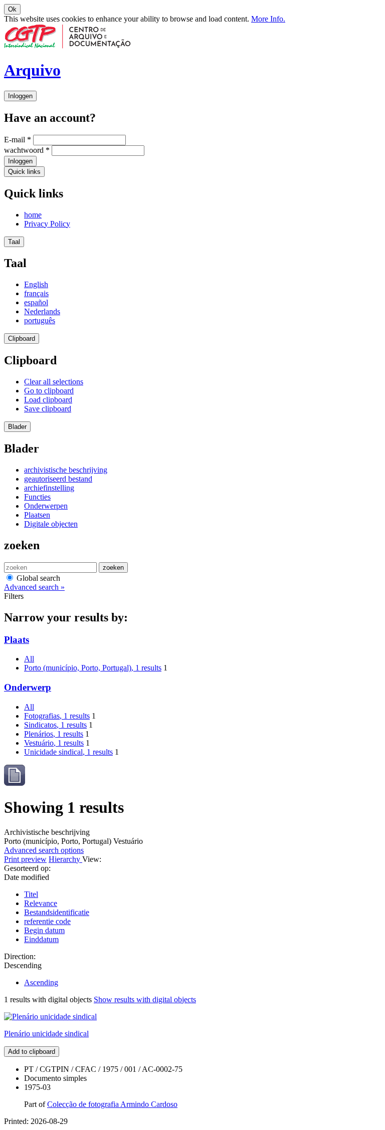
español (36, 302)
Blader (17, 426)
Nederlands (42, 311)
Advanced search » (34, 587)
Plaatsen (37, 515)
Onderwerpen (46, 506)
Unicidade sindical (68, 752)
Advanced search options (44, 850)
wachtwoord (27, 150)
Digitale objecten (51, 524)
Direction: (20, 956)
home (33, 214)
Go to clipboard (49, 390)
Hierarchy (65, 859)
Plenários (53, 734)
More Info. (268, 19)
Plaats (16, 639)
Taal (14, 242)
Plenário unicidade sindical (46, 1033)
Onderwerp (27, 687)
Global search (37, 578)
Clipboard (21, 338)
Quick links (24, 171)
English (36, 284)
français (36, 293)
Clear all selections (53, 381)
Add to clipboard (31, 1051)
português (39, 320)
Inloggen (20, 96)
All (29, 658)
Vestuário (54, 743)
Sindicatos (55, 725)
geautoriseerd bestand (58, 479)
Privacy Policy (47, 223)
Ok (12, 9)
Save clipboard (47, 408)
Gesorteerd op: (27, 868)
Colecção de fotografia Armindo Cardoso (112, 1104)
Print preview (25, 859)
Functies (37, 497)
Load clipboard (48, 399)
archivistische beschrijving (65, 470)
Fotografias (57, 716)
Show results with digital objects (145, 999)
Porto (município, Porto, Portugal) (92, 667)
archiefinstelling (49, 488)
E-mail (17, 139)
